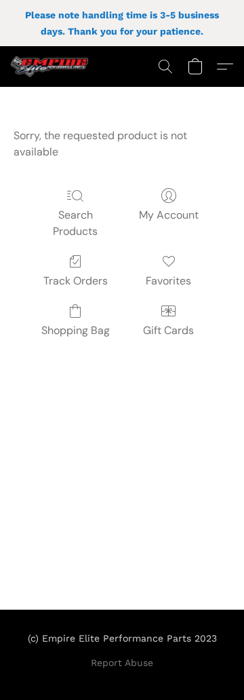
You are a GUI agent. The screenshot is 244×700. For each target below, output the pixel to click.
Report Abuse (122, 662)
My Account (169, 215)
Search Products (75, 223)
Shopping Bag (75, 330)
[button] (51, 66)
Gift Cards (168, 330)
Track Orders (75, 281)
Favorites (168, 281)
